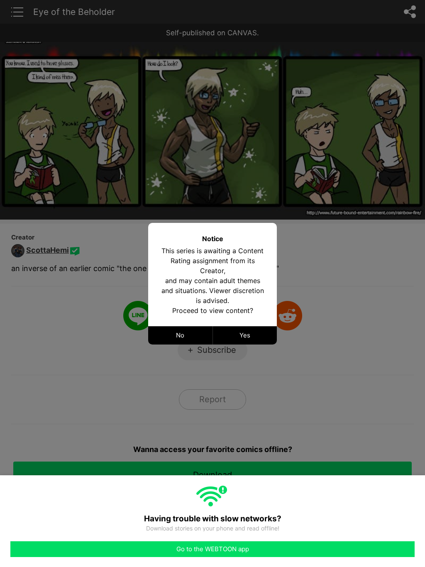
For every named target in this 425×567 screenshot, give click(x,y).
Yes (244, 335)
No (180, 335)
